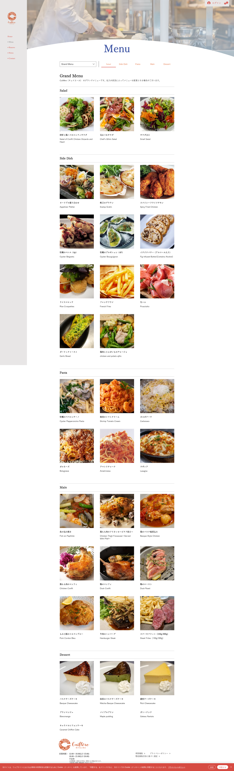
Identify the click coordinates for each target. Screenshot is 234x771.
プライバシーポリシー (176, 767)
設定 (212, 767)
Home (10, 36)
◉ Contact (11, 58)
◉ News (10, 53)
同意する (222, 767)
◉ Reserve (11, 47)
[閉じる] (231, 767)
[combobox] (78, 64)
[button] (226, 3)
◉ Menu (10, 42)
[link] (108, 64)
